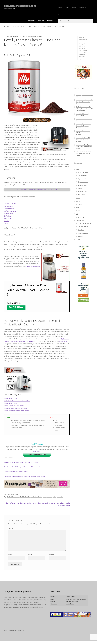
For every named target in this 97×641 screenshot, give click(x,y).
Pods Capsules (82, 191)
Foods (80, 204)
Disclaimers (50, 20)
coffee (54, 497)
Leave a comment (36, 36)
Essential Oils (31, 20)
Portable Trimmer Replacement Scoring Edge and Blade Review (24, 476)
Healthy (78, 201)
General (78, 198)
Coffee (13, 26)
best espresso (42, 497)
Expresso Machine (83, 182)
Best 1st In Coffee (25, 497)
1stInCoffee (36, 451)
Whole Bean (81, 195)
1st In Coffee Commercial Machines (15, 408)
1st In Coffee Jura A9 (10, 403)
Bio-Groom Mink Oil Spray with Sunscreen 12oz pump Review (23, 467)
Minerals (80, 236)
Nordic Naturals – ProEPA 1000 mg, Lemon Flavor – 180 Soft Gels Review (84, 108)
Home (60, 8)
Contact (54, 604)
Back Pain (81, 217)
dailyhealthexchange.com (20, 6)
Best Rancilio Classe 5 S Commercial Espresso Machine (83, 139)
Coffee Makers (8, 206)
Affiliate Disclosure (72, 601)
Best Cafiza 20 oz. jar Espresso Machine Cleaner (21, 503)
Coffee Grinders (9, 209)
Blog (67, 8)
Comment (12, 528)
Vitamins (78, 239)
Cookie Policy (70, 604)
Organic (78, 207)
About (74, 8)
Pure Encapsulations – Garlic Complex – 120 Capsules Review (84, 102)
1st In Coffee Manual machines (14, 406)
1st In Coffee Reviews (13, 497)
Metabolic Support (83, 233)
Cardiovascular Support (85, 223)
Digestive (81, 230)
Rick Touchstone (25, 36)
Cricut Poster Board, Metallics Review (16, 471)
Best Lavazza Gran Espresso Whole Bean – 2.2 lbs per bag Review (54, 504)
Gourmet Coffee (82, 185)
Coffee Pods (8, 216)
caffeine (49, 497)
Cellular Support (83, 226)
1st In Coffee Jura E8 (10, 398)
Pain (77, 214)
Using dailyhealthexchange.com (76, 599)
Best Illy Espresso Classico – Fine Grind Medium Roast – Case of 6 (84, 153)
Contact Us (82, 8)
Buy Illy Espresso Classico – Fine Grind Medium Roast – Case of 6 (37, 189)
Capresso (7, 223)
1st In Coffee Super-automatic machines (17, 401)
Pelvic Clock (40, 20)
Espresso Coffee (21, 26)
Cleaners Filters (82, 175)
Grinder (80, 188)
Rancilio (6, 221)
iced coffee (60, 497)
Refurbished (8, 218)
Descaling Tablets (10, 204)
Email (30, 554)
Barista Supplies (83, 172)
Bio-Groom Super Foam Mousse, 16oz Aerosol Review (21, 462)
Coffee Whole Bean (10, 211)
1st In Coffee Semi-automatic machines (16, 411)
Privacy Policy (70, 597)
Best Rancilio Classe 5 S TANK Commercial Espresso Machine (84, 133)
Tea (79, 211)
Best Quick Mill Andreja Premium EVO (82, 115)
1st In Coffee (63, 341)
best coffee (34, 497)
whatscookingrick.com (32, 266)
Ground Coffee (8, 213)
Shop (59, 15)
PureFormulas (80, 220)
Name (10, 554)
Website (51, 554)
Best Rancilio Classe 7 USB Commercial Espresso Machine (83, 126)
